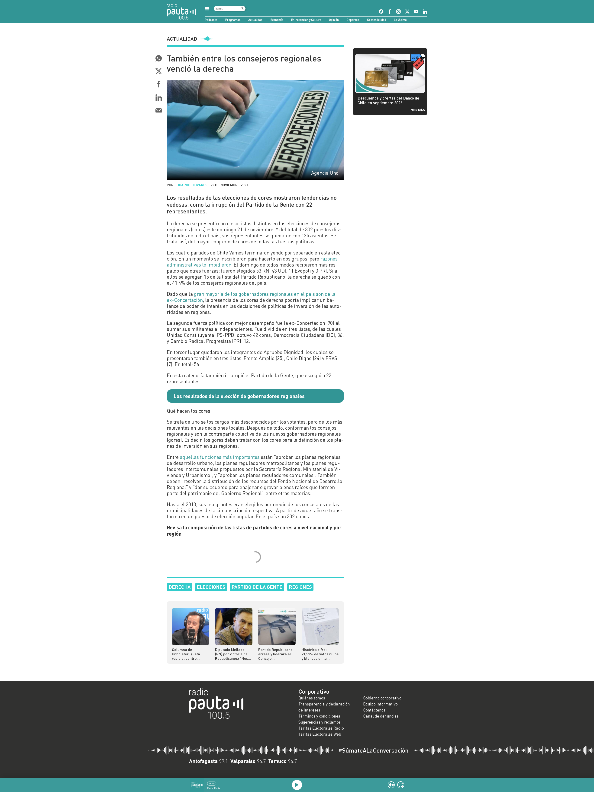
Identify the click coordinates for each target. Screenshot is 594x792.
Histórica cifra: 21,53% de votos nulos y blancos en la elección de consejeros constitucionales (320, 653)
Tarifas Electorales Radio (321, 728)
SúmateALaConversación (373, 750)
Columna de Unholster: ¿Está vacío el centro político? (186, 653)
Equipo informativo (380, 704)
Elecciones (211, 587)
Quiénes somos (311, 697)
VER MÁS (418, 110)
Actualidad (255, 20)
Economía (276, 20)
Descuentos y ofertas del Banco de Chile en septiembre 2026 (388, 100)
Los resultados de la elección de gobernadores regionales (239, 396)
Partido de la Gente (257, 587)
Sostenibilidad (376, 20)
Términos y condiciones (319, 716)
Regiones (300, 587)
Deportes (352, 20)
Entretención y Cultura (306, 20)
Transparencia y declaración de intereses (324, 707)
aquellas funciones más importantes (220, 457)
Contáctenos (374, 710)
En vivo (211, 783)
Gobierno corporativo (382, 697)
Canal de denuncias (381, 716)
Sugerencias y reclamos (319, 722)
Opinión (334, 20)
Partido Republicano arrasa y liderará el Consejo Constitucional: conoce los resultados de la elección (275, 653)
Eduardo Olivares (190, 185)
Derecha (179, 587)
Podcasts (211, 20)
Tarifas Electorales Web (319, 734)
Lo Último (400, 20)
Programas (233, 20)
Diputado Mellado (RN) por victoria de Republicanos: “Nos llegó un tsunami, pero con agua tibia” (232, 653)
